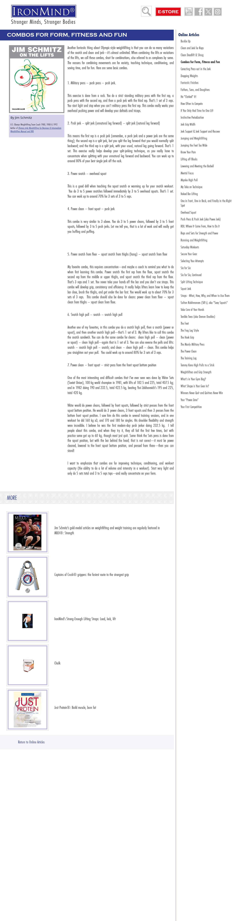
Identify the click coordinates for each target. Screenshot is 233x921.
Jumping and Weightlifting (194, 138)
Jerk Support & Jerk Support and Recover (200, 131)
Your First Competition (191, 407)
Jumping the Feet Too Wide (194, 145)
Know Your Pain (188, 152)
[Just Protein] (27, 709)
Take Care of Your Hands (192, 309)
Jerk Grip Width (188, 124)
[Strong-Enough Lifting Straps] (27, 621)
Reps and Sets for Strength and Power (199, 233)
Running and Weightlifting (194, 240)
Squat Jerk (186, 289)
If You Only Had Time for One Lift (197, 110)
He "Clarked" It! (188, 97)
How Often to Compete (192, 103)
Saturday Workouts (190, 247)
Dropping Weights (189, 76)
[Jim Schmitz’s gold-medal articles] (27, 532)
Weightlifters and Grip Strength (196, 372)
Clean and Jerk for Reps (192, 48)
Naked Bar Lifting (189, 194)
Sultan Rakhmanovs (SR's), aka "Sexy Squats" (204, 302)
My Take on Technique (191, 187)
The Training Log (189, 358)
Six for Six (186, 268)
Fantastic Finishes (189, 83)
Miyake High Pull (189, 180)
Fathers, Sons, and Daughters (195, 90)
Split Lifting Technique (192, 282)
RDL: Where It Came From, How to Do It (200, 226)
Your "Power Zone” (189, 400)
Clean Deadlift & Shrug (192, 55)
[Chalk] (27, 665)
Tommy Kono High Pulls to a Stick (197, 365)
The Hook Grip (187, 337)
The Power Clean (189, 351)
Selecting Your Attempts (192, 261)
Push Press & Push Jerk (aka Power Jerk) (201, 219)
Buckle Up (185, 41)
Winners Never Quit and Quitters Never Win (202, 393)
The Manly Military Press (192, 344)
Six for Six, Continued (191, 275)
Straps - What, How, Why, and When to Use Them (205, 296)
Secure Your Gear (189, 254)
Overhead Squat (188, 212)
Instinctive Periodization (192, 117)
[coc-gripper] (27, 576)
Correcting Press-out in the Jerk (196, 69)
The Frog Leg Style (190, 330)
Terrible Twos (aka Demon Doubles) (198, 316)
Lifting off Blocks (189, 159)
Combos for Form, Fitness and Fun (200, 62)
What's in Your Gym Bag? (193, 379)
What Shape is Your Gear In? (195, 386)
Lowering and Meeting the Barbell (197, 166)
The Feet (185, 323)
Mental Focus (187, 173)
